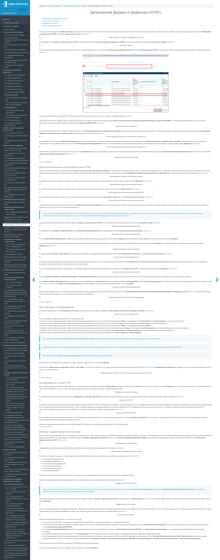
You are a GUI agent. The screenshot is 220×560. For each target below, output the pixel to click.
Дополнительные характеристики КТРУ (55, 19)
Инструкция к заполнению (51, 21)
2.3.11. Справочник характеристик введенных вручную (94, 216)
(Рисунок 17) (45, 283)
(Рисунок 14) (52, 246)
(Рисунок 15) (168, 254)
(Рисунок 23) (119, 409)
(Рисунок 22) (179, 397)
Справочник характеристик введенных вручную (178, 489)
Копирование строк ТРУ (50, 23)
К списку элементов (45, 162)
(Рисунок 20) (148, 367)
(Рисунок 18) (193, 291)
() (85, 34)
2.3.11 (69, 491)
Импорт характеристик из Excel (52, 26)
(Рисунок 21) (61, 389)
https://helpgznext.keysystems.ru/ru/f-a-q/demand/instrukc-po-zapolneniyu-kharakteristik (153, 347)
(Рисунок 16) (173, 269)
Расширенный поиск (9, 13)
